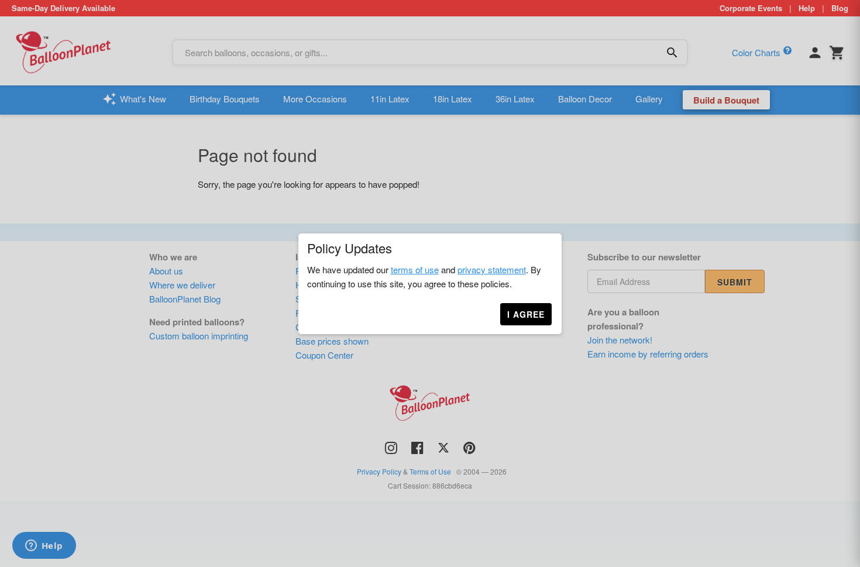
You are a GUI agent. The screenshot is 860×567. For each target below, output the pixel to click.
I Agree (526, 314)
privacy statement (491, 269)
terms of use (415, 269)
